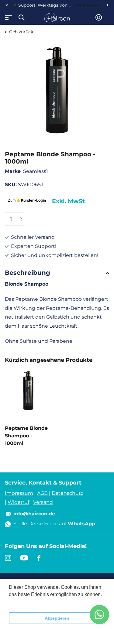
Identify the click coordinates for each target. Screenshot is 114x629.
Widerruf (18, 502)
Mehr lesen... (88, 5)
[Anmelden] (98, 17)
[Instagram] (8, 558)
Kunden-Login (33, 200)
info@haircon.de (34, 514)
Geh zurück (20, 31)
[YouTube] (24, 558)
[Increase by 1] (22, 214)
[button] (6, 5)
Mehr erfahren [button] (25, 602)
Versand (43, 502)
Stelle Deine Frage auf (54, 524)
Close (21, 17)
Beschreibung (27, 272)
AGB (42, 493)
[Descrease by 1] (22, 224)
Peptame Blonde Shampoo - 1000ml (26, 435)
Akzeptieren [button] (57, 618)
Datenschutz (67, 493)
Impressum (19, 493)
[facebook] (38, 558)
